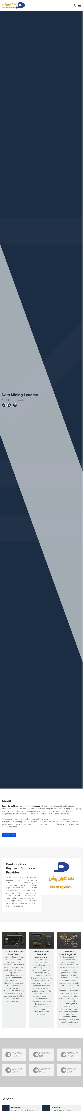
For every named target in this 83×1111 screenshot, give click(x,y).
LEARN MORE (9, 835)
